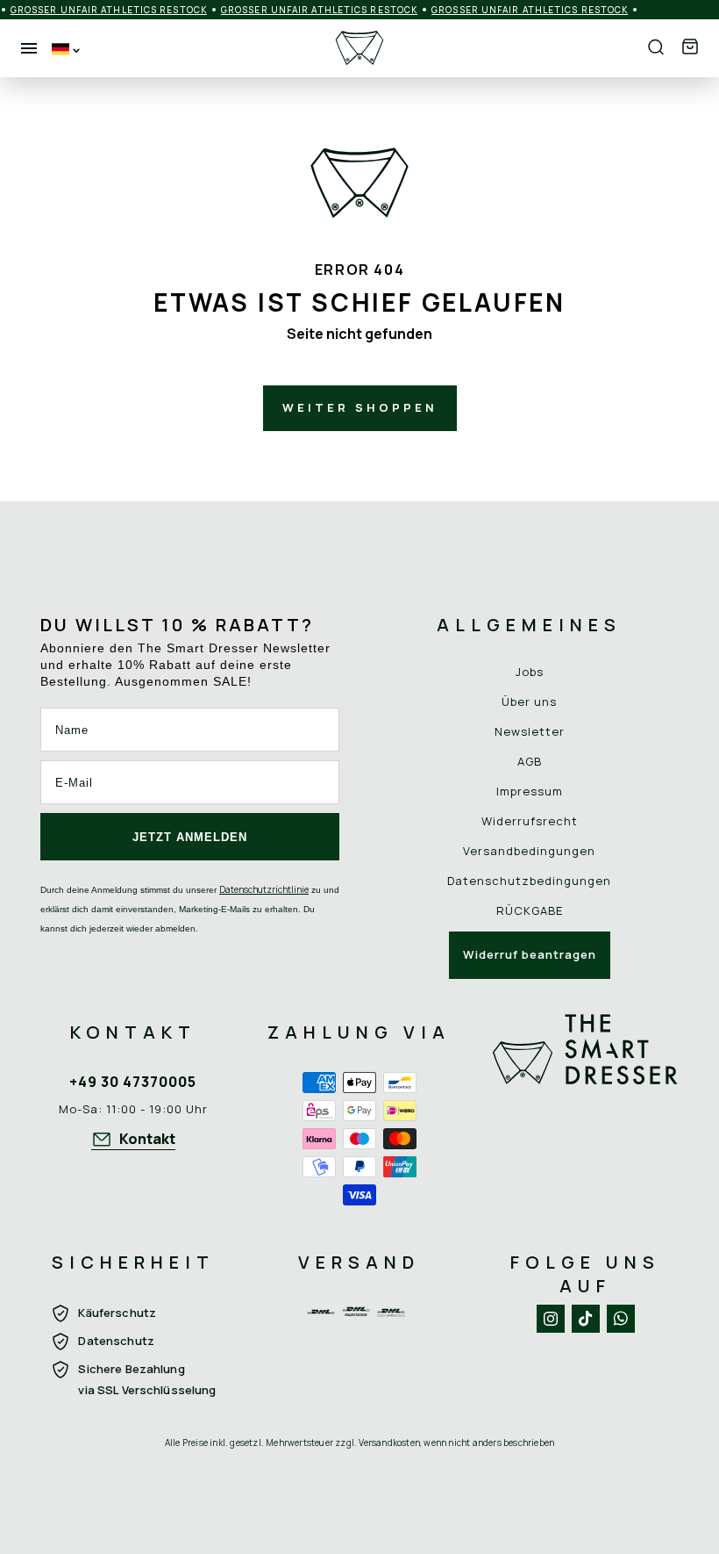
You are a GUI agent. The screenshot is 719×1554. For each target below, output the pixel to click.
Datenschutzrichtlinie (264, 889)
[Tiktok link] (586, 1319)
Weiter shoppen (360, 407)
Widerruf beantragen (529, 954)
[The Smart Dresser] (359, 48)
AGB (529, 761)
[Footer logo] (586, 1112)
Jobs (530, 672)
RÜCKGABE (529, 910)
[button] (690, 48)
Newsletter (530, 731)
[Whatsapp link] (621, 1319)
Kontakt (147, 1138)
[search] (656, 48)
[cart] (690, 48)
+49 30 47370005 (132, 1081)
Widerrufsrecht (529, 821)
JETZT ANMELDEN (189, 837)
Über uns (529, 701)
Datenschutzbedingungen (529, 881)
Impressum (529, 791)
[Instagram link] (551, 1319)
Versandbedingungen (529, 851)
